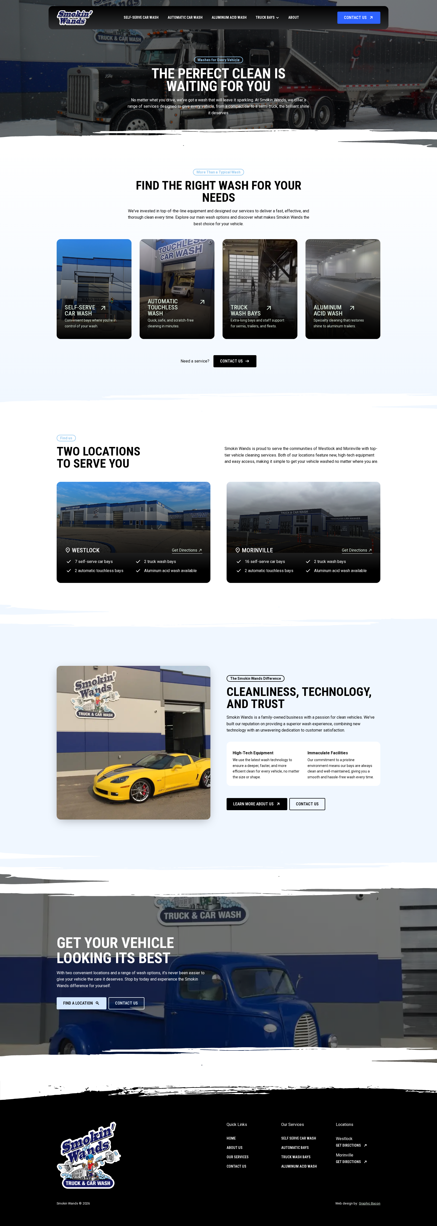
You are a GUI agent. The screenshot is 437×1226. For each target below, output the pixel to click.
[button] (267, 18)
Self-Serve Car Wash (141, 17)
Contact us (236, 1166)
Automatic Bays (295, 1148)
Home (231, 1138)
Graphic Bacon (369, 1203)
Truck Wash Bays (296, 1157)
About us (235, 1148)
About (293, 17)
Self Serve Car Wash (298, 1138)
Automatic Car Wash (185, 17)
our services (238, 1157)
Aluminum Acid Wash (229, 17)
